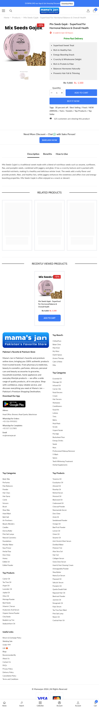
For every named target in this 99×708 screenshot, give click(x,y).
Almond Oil (57, 486)
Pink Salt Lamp (58, 614)
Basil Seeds (7, 603)
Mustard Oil (57, 496)
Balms (55, 420)
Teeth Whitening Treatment (63, 461)
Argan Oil (6, 586)
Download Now (67, 4)
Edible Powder (8, 565)
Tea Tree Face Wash (60, 610)
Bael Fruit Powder (59, 527)
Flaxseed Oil (57, 579)
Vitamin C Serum (9, 606)
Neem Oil (56, 617)
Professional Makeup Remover (64, 451)
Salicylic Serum (58, 582)
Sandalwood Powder (60, 520)
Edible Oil (6, 562)
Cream (55, 396)
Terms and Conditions (10, 679)
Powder (5, 489)
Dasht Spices (57, 355)
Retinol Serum (58, 493)
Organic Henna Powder (11, 613)
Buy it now (73, 101)
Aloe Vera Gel (58, 551)
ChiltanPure (57, 341)
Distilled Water (58, 545)
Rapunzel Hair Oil (59, 593)
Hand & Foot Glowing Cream (63, 565)
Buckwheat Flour (59, 437)
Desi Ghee (6, 555)
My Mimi (56, 351)
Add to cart (81, 92)
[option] (24, 44)
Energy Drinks (58, 441)
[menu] (3, 10)
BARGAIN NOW (49, 140)
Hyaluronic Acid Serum (11, 610)
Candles (5, 527)
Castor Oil (6, 579)
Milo (54, 365)
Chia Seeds (7, 617)
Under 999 (7, 645)
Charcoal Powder (59, 507)
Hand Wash (7, 514)
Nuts (54, 448)
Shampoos (56, 403)
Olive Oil (6, 596)
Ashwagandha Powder (61, 569)
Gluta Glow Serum (59, 562)
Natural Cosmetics (9, 538)
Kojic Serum (57, 607)
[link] (17, 238)
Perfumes (6, 482)
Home (6, 17)
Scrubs (55, 427)
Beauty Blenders (9, 524)
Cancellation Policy (9, 676)
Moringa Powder (9, 599)
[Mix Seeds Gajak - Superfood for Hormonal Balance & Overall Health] (49, 286)
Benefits (47, 153)
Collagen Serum (58, 558)
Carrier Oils (57, 389)
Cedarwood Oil (58, 503)
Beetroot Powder (59, 596)
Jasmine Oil (57, 600)
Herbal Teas (7, 551)
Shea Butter (57, 572)
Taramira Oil (57, 479)
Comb (5, 500)
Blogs (5, 652)
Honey (5, 558)
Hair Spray (6, 496)
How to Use (62, 153)
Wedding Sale (7, 641)
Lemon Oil (56, 531)
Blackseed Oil (57, 500)
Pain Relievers (8, 486)
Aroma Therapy (58, 358)
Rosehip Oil (57, 489)
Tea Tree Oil (7, 582)
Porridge (56, 434)
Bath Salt (6, 517)
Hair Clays (6, 493)
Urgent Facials (58, 430)
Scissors (6, 503)
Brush (5, 507)
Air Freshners (7, 520)
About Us (6, 658)
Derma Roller (7, 531)
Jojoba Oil (6, 593)
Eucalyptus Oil (58, 482)
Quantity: (56, 88)
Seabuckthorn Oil (9, 624)
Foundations (7, 541)
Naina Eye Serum (59, 575)
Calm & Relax (57, 362)
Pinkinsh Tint (57, 548)
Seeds (55, 444)
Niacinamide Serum (60, 510)
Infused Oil (57, 385)
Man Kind (56, 348)
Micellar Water (8, 545)
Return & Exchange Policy (12, 638)
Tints (54, 416)
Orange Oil (56, 524)
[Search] (10, 10)
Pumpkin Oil (57, 586)
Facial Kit (56, 410)
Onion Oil (56, 534)
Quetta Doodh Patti (60, 589)
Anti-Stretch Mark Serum (62, 541)
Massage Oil (57, 382)
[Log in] (88, 10)
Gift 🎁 (5, 648)
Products (16, 17)
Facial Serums (57, 392)
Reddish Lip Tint (8, 620)
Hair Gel (56, 555)
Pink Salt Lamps (8, 534)
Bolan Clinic (57, 344)
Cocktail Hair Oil (58, 620)
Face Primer (7, 548)
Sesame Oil (57, 538)
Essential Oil (57, 379)
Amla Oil (56, 517)
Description (33, 153)
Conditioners (57, 406)
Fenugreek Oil (58, 603)
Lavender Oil (7, 589)
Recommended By (9, 655)
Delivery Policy (8, 672)
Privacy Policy (8, 669)
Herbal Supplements (60, 465)
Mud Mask (56, 423)
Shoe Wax (6, 510)
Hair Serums (57, 399)
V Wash (55, 454)
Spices (55, 458)
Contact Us (7, 662)
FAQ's (5, 665)
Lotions (55, 413)
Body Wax (6, 479)
